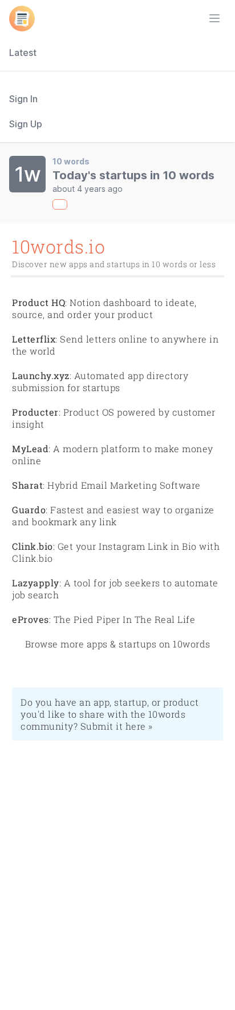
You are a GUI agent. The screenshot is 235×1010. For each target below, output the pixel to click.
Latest (23, 52)
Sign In (23, 98)
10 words (71, 161)
